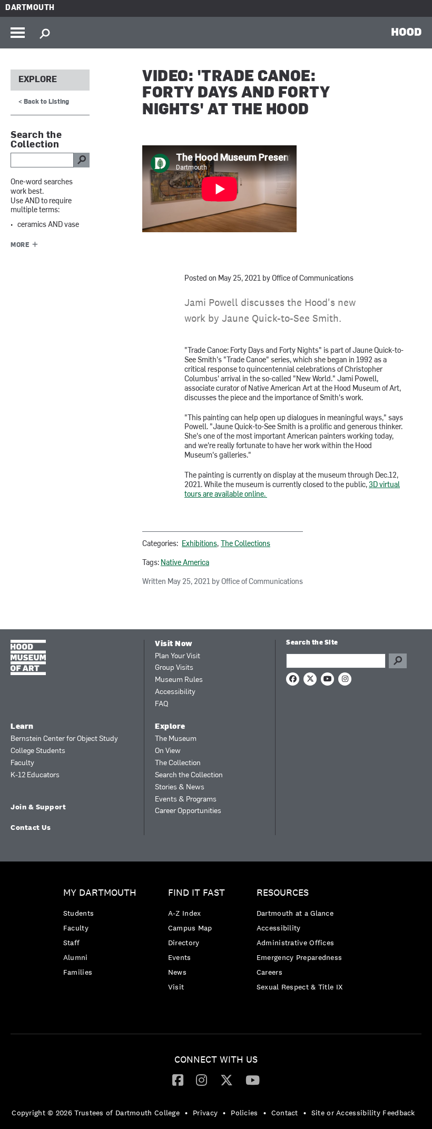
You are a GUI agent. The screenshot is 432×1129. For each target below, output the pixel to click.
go (82, 160)
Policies (244, 1112)
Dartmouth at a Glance (295, 913)
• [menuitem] (186, 1112)
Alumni (75, 957)
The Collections (245, 544)
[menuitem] (102, 935)
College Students (38, 751)
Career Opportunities (188, 811)
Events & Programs (186, 800)
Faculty (22, 763)
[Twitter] (226, 1079)
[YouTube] (253, 1079)
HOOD (406, 31)
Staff (71, 942)
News (177, 972)
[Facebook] (177, 1079)
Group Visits (174, 668)
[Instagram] (201, 1079)
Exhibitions (199, 544)
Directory (184, 942)
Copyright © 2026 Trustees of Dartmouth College (96, 1112)
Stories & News (179, 787)
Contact (284, 1112)
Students (78, 913)
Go (398, 660)
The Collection (178, 763)
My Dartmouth (99, 893)
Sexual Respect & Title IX (300, 987)
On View (168, 751)
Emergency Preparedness (299, 957)
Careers (269, 972)
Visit (176, 987)
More (20, 245)
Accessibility (175, 692)
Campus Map (190, 928)
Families (77, 972)
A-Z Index (184, 913)
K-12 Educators (35, 775)
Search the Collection (189, 775)
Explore (37, 80)
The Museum (176, 739)
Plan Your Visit (177, 656)
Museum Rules (179, 680)
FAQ (161, 704)
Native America (185, 563)
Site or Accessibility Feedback (363, 1112)
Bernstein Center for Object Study (64, 739)
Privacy (205, 1112)
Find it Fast (196, 893)
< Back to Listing (43, 102)
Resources (283, 893)
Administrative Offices (296, 942)
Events (179, 957)
